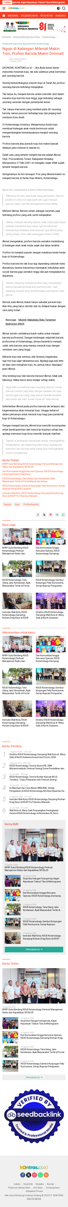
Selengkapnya (33, 949)
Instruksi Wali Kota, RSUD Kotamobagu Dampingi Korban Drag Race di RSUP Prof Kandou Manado (32, 494)
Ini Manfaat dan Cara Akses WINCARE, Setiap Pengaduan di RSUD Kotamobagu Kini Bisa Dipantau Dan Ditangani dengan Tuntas (37, 789)
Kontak (50, 1184)
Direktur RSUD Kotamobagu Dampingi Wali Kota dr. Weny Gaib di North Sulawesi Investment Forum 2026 (50, 615)
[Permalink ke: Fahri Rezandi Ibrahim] (4, 60)
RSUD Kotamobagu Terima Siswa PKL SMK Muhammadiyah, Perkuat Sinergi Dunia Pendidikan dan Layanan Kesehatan (36, 767)
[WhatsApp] (40, 1175)
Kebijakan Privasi (34, 1191)
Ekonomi (32, 44)
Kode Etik (28, 1184)
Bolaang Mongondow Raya (14, 44)
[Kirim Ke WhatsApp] (63, 514)
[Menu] (4, 8)
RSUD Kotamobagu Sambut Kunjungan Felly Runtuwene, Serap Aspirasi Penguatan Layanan (33, 487)
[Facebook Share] (38, 514)
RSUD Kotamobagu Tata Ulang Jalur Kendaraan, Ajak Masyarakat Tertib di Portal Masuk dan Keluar (28, 480)
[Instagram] (34, 1175)
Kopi (17, 504)
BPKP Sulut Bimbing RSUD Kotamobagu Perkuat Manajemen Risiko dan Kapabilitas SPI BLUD (32, 465)
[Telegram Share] (57, 514)
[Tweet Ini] (44, 514)
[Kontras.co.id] (16, 8)
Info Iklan (38, 1187)
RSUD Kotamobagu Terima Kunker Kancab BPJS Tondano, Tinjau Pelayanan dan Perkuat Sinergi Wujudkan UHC (33, 778)
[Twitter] (28, 1175)
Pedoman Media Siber (19, 1187)
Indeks (17, 1184)
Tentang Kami (53, 1187)
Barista (7, 504)
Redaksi (40, 1184)
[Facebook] (22, 1175)
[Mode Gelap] (58, 8)
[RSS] (46, 1175)
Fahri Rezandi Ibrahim (17, 59)
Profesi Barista (31, 504)
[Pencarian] (64, 8)
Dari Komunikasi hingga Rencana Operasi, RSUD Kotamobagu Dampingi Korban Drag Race (32, 472)
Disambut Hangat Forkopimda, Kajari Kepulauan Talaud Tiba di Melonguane (42, 880)
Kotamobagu (43, 44)
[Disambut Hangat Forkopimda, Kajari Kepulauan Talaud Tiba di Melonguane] (13, 881)
